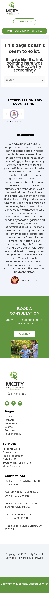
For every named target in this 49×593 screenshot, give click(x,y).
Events (9, 427)
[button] (37, 10)
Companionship (12, 452)
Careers (10, 420)
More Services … (12, 466)
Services (10, 430)
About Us (10, 416)
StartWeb (37, 558)
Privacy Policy (13, 433)
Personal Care (11, 449)
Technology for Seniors (17, 462)
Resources (11, 423)
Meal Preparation (13, 455)
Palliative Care (11, 459)
